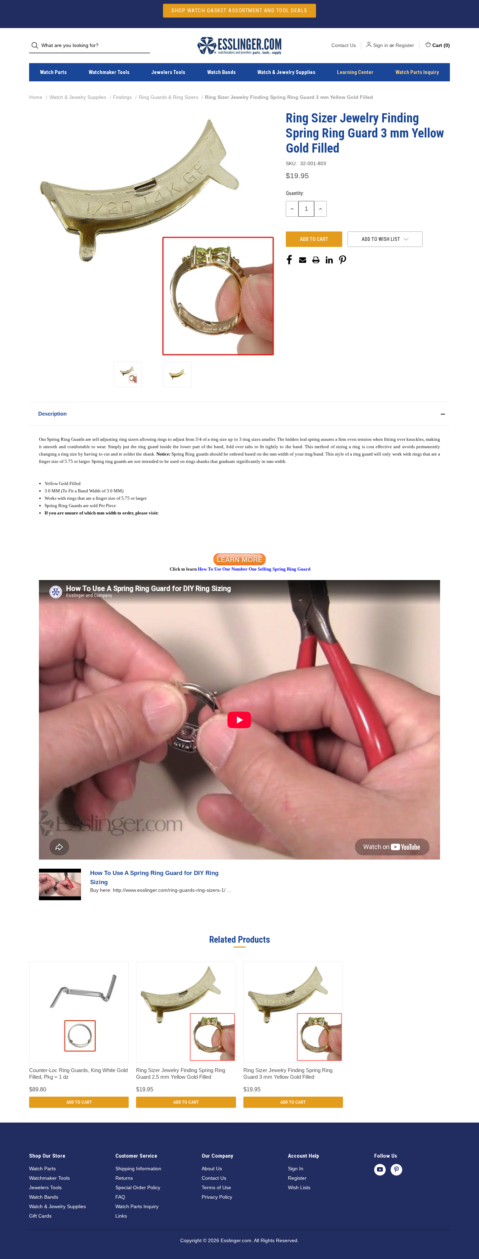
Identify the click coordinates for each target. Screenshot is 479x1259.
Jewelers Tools (168, 72)
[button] (239, 414)
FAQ (120, 1197)
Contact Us (343, 45)
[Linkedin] (329, 260)
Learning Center (355, 72)
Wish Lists (299, 1187)
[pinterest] (396, 1169)
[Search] (37, 45)
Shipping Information (138, 1168)
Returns (124, 1178)
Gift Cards (40, 1216)
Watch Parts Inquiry (417, 72)
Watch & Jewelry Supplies (286, 72)
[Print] (315, 260)
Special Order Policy (137, 1187)
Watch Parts (53, 72)
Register (405, 45)
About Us (212, 1168)
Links (121, 1216)
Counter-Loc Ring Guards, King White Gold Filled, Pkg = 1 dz (78, 1073)
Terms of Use (216, 1187)
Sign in (380, 45)
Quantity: (295, 193)
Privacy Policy (217, 1197)
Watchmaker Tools (109, 72)
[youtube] (380, 1169)
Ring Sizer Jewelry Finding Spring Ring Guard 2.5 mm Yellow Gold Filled (180, 1073)
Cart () (441, 45)
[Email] (302, 260)
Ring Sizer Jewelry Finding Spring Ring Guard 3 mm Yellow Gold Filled (287, 1073)
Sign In (295, 1168)
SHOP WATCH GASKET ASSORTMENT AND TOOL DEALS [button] (239, 10)
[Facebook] (289, 260)
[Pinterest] (342, 260)
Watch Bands (221, 72)
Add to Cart (79, 1102)
